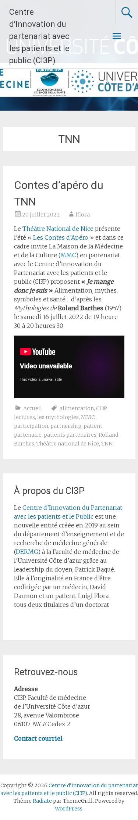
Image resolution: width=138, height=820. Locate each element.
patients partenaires (70, 435)
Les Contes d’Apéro (60, 237)
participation (31, 426)
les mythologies (58, 417)
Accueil (32, 408)
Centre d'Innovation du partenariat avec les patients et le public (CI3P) (39, 36)
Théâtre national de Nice (67, 443)
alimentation (77, 408)
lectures (24, 417)
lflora (82, 214)
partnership (65, 426)
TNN (107, 443)
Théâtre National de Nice (58, 228)
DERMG (27, 551)
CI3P (101, 408)
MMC (68, 255)
